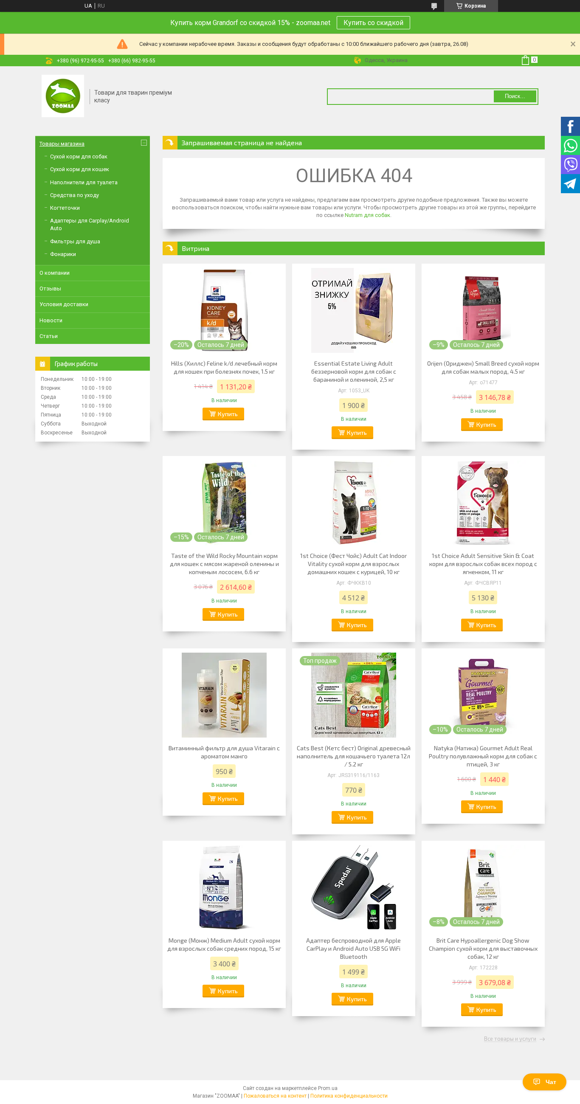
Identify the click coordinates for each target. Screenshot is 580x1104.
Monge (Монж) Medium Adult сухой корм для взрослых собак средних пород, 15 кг (224, 944)
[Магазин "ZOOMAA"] (63, 97)
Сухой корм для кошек (79, 169)
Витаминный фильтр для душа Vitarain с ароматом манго (224, 752)
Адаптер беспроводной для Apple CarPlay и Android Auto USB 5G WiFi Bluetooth (353, 948)
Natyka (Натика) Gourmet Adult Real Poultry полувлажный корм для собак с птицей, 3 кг (483, 756)
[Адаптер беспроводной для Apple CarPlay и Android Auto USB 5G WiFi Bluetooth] (353, 887)
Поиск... (515, 96)
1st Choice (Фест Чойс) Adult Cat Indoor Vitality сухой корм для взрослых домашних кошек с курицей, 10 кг (353, 563)
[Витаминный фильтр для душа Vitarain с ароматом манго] (224, 695)
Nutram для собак (367, 215)
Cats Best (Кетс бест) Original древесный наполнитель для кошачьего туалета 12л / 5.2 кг (354, 756)
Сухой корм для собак (78, 156)
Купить (228, 413)
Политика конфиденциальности (349, 1096)
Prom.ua (328, 1088)
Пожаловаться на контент (275, 1096)
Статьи (48, 336)
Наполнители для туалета (84, 182)
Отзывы (50, 288)
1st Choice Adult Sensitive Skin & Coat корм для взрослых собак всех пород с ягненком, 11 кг (483, 563)
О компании (54, 273)
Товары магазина (61, 144)
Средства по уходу (74, 195)
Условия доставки (63, 304)
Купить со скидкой (373, 23)
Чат (551, 1082)
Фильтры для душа (75, 241)
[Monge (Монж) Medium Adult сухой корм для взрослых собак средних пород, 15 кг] (224, 887)
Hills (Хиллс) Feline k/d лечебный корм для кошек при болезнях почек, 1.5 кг (224, 367)
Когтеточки (65, 208)
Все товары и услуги (510, 1039)
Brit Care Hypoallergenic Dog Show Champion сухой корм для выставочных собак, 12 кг (483, 948)
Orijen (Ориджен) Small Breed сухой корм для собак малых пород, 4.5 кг (483, 367)
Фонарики (63, 254)
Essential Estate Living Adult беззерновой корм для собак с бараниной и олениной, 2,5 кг (353, 371)
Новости (50, 320)
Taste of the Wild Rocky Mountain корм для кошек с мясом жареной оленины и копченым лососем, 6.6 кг (224, 563)
